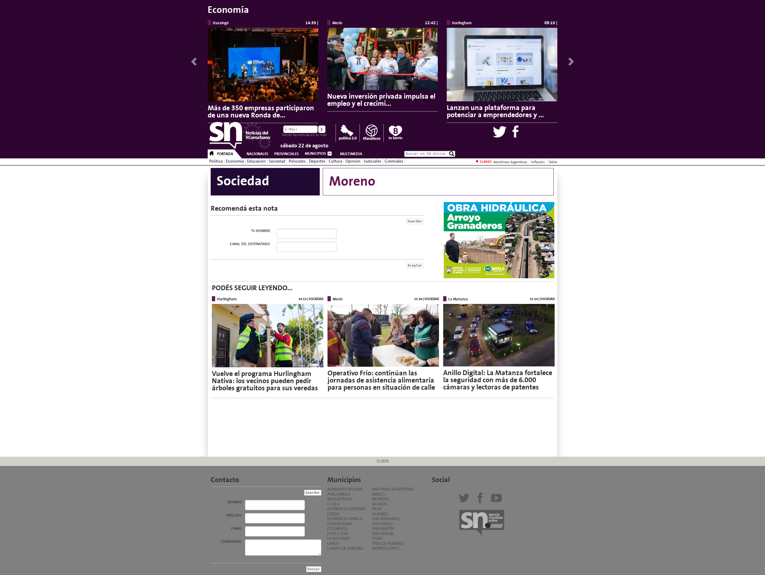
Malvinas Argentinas (393, 489)
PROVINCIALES (286, 154)
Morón (379, 504)
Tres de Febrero (388, 543)
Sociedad (277, 161)
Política (216, 161)
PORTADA (225, 154)
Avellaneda (338, 494)
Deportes (317, 161)
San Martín (383, 528)
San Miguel (383, 533)
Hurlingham (339, 523)
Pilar (377, 508)
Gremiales (394, 161)
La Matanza (338, 538)
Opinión (352, 161)
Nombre (235, 502)
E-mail (236, 528)
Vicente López (386, 548)
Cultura (335, 161)
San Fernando (386, 518)
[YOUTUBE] (497, 500)
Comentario (231, 541)
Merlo (378, 494)
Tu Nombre (260, 231)
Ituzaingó (337, 528)
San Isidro (382, 523)
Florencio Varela (344, 518)
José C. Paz (337, 533)
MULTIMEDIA (351, 154)
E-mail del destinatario (250, 244)
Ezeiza (333, 513)
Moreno (380, 498)
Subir (383, 461)
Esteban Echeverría (346, 508)
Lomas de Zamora (345, 548)
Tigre (377, 538)
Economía (235, 161)
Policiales (297, 161)
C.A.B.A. (333, 504)
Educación (256, 161)
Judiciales (372, 161)
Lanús (333, 543)
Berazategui (339, 498)
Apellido (234, 515)
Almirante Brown (344, 489)
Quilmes (380, 513)
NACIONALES (257, 154)
